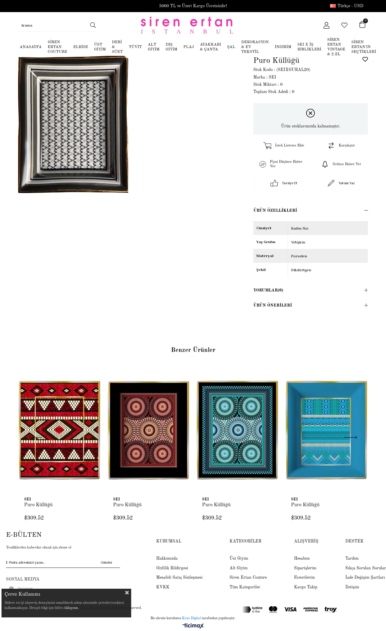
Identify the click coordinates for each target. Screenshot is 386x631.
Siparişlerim (305, 568)
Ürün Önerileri (272, 305)
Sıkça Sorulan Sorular (365, 568)
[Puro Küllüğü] (59, 430)
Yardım (352, 558)
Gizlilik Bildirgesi (172, 568)
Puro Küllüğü (38, 505)
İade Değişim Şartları (365, 577)
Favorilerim (304, 577)
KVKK (162, 587)
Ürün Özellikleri (275, 210)
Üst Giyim (238, 558)
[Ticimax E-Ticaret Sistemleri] (193, 626)
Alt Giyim (238, 568)
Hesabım (302, 558)
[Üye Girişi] (326, 25)
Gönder (106, 563)
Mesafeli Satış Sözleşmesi (179, 577)
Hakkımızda (167, 558)
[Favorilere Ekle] (365, 59)
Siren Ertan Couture (248, 577)
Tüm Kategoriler (244, 587)
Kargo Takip (305, 587)
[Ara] (93, 25)
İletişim (352, 587)
